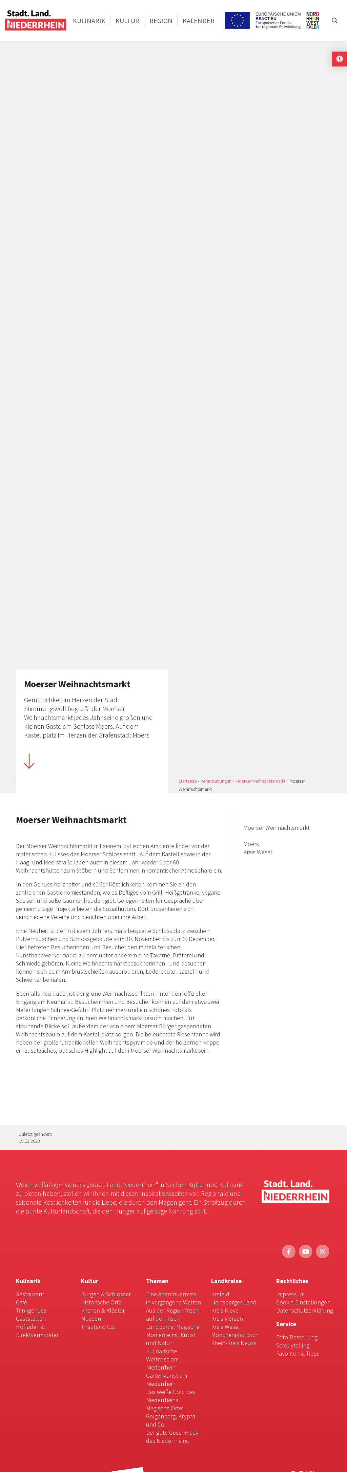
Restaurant (30, 1294)
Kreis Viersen (227, 1318)
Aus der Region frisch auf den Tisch (172, 1314)
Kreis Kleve (225, 1310)
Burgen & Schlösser (106, 1294)
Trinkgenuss (31, 1310)
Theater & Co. (98, 1327)
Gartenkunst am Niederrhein (166, 1380)
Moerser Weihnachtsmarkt (260, 781)
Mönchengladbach (235, 1335)
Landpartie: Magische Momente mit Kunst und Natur (173, 1335)
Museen (91, 1318)
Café (21, 1302)
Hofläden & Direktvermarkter (37, 1331)
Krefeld (220, 1294)
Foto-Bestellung (297, 1337)
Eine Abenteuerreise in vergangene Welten (173, 1298)
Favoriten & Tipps (298, 1353)
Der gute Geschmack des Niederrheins (172, 1437)
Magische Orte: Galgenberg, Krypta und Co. (170, 1416)
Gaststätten (31, 1318)
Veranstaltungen (216, 781)
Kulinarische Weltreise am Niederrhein (162, 1359)
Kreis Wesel (225, 1327)
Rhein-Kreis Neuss (234, 1343)
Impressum (290, 1294)
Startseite (188, 781)
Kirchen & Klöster (103, 1310)
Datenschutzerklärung (304, 1310)
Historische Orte (101, 1302)
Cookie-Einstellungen (303, 1302)
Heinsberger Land (233, 1302)
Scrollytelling (292, 1345)
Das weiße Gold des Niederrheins (171, 1396)
